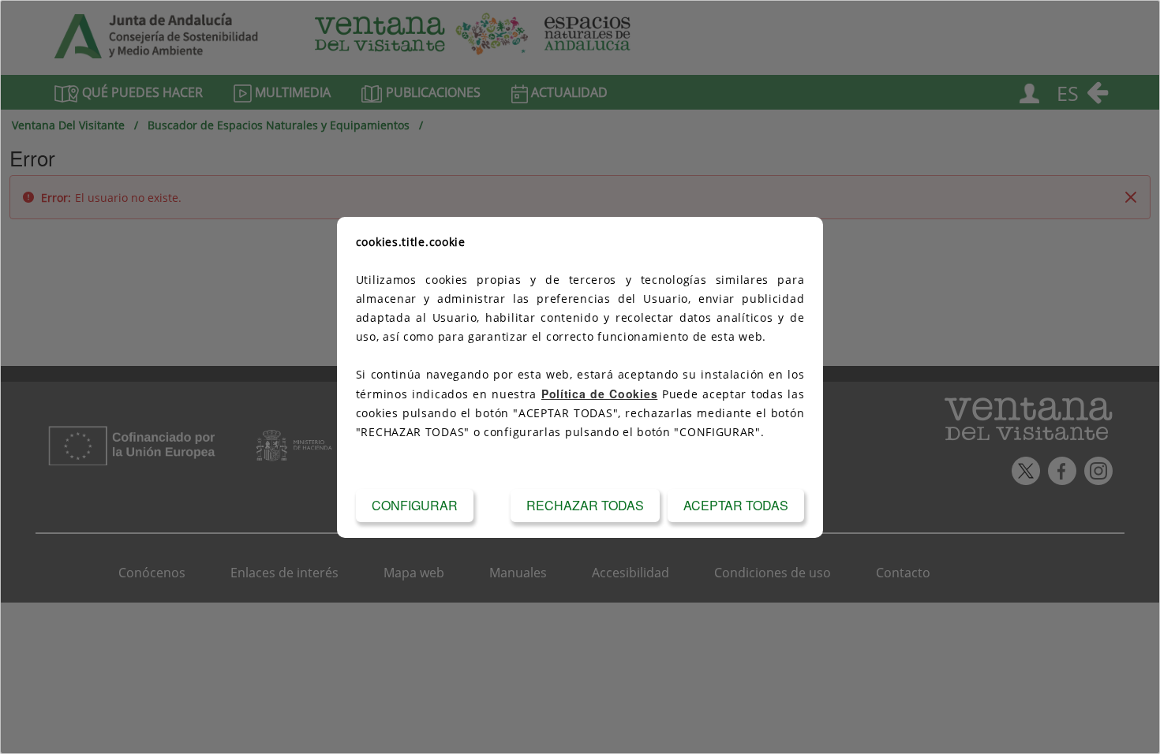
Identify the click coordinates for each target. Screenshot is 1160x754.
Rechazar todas (585, 505)
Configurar (415, 505)
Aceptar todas (735, 505)
